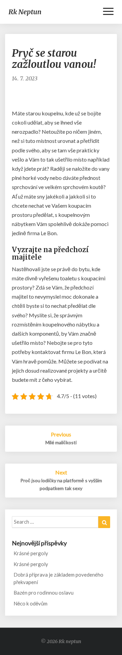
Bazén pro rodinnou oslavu (44, 593)
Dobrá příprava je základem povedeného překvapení (58, 578)
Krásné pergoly (31, 553)
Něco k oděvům (30, 603)
